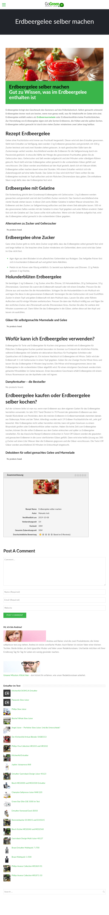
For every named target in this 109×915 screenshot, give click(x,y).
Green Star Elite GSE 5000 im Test (26, 802)
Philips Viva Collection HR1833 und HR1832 (30, 746)
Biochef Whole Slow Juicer (22, 718)
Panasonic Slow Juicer (20, 700)
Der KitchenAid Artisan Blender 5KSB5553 (29, 737)
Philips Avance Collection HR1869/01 (27, 866)
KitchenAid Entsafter (20, 755)
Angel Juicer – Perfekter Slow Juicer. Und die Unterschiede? (36, 728)
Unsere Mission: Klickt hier (16, 675)
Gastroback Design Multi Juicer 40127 (27, 839)
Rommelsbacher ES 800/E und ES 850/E (28, 820)
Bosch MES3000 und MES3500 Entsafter (28, 783)
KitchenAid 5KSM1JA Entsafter (24, 691)
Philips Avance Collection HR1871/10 (27, 875)
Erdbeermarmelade (46, 117)
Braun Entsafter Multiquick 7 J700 (25, 848)
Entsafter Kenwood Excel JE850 (25, 811)
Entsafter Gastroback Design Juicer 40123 (29, 774)
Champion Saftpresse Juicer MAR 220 (27, 792)
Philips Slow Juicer (19, 709)
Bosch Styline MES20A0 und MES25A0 (28, 829)
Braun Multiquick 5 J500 (22, 857)
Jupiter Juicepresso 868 (21, 765)
